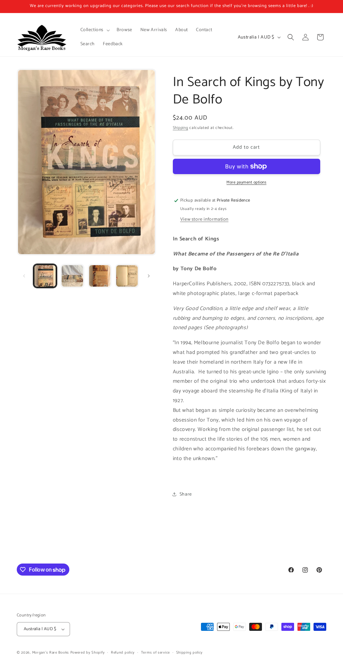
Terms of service (155, 653)
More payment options (246, 182)
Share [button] (186, 494)
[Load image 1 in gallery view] (45, 276)
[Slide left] (24, 276)
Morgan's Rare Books (50, 653)
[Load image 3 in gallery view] (100, 276)
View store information (204, 219)
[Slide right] (148, 276)
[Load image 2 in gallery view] (72, 276)
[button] (94, 30)
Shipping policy (189, 653)
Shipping (180, 128)
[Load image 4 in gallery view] (127, 276)
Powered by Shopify (87, 653)
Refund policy (123, 653)
